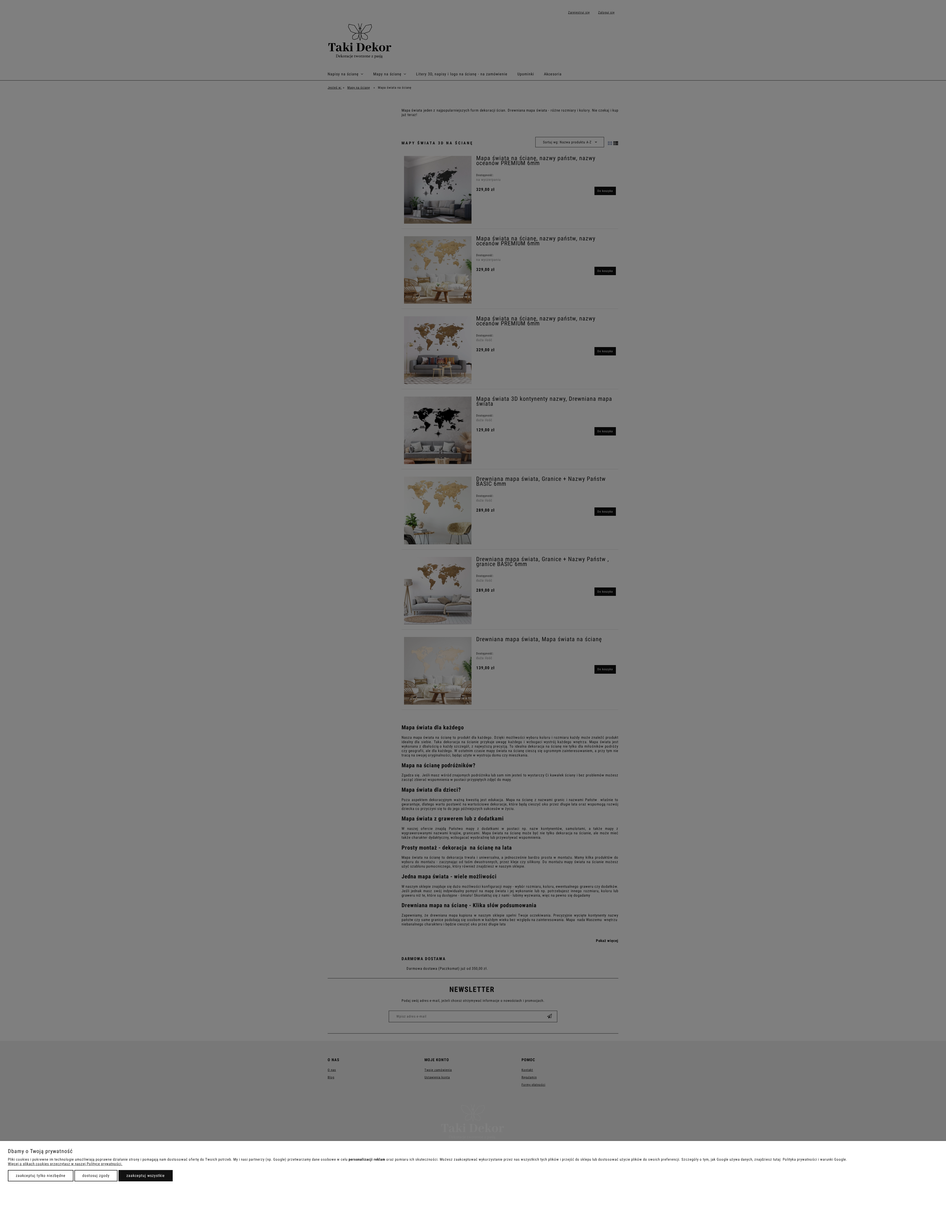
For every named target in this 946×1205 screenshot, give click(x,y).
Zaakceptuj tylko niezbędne (41, 1175)
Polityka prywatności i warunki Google (814, 1159)
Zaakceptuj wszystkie (145, 1175)
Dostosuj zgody (96, 1175)
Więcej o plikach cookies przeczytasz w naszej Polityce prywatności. (65, 1164)
